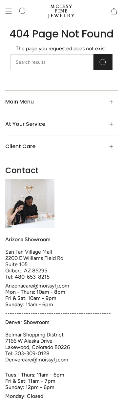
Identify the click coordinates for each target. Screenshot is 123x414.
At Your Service (25, 124)
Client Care (20, 146)
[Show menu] (8, 11)
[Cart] (114, 11)
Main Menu (19, 101)
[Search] (103, 62)
